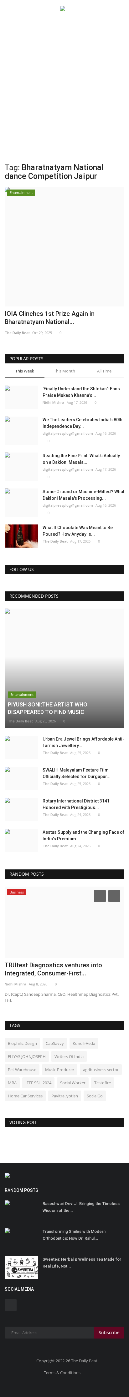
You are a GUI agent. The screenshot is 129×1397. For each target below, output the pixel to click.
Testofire (102, 1083)
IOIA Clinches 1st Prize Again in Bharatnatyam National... (50, 318)
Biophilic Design (22, 1043)
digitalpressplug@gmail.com (68, 433)
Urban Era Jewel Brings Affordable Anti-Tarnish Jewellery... (83, 742)
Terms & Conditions (62, 1372)
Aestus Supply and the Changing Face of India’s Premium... (83, 835)
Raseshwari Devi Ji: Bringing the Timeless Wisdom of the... (81, 1207)
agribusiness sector (101, 1069)
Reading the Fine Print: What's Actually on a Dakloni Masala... (81, 459)
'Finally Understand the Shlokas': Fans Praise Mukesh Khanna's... (81, 392)
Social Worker (72, 1083)
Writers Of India (69, 1056)
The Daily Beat (17, 332)
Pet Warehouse (22, 1069)
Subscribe (109, 1332)
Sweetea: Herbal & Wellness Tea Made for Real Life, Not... (82, 1262)
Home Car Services (25, 1096)
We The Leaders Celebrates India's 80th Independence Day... (82, 423)
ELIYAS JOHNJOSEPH (27, 1056)
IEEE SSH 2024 (38, 1083)
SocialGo (95, 1096)
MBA (12, 1083)
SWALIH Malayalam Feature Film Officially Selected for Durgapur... (77, 773)
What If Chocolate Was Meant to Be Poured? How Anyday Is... (78, 531)
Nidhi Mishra (53, 402)
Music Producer (59, 1069)
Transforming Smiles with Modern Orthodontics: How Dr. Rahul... (74, 1235)
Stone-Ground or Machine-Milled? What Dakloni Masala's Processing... (83, 495)
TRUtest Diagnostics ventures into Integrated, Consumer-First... (53, 969)
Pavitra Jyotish (64, 1096)
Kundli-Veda (84, 1043)
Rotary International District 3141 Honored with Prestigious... (76, 804)
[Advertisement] (64, 67)
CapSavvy (55, 1043)
